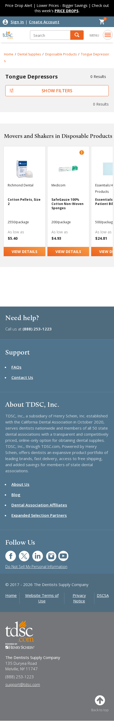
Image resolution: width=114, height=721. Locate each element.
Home (8, 54)
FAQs (16, 367)
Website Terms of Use (42, 598)
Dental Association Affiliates (39, 505)
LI (33, 553)
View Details (24, 251)
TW (21, 553)
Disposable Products (61, 54)
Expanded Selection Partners (39, 515)
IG (47, 553)
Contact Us (22, 377)
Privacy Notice (79, 598)
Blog (15, 494)
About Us (20, 484)
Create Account (44, 21)
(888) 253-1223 (37, 328)
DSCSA (103, 595)
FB (7, 553)
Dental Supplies (29, 54)
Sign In (17, 21)
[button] (77, 35)
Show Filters (57, 91)
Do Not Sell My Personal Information (36, 566)
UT (60, 553)
